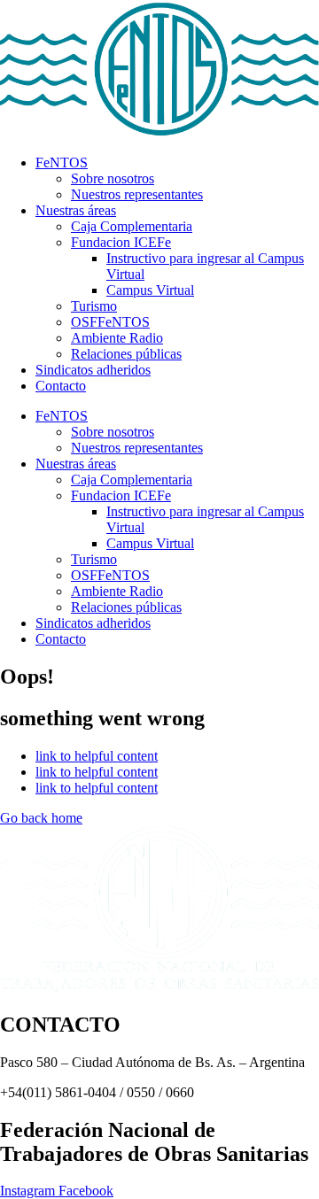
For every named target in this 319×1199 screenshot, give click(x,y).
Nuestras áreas (75, 210)
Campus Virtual (150, 290)
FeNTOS (61, 162)
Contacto (60, 385)
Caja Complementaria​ (131, 226)
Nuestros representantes (137, 194)
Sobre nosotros (112, 178)
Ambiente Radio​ (117, 337)
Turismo (94, 305)
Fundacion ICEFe (121, 242)
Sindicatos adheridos (93, 369)
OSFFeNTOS (110, 321)
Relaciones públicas (126, 353)
